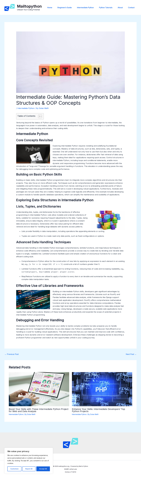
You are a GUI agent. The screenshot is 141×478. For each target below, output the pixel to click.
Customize (14, 469)
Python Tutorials (105, 7)
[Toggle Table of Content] (38, 116)
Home (49, 7)
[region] (28, 461)
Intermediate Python (85, 7)
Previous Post (12, 354)
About (120, 7)
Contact (131, 7)
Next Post (131, 354)
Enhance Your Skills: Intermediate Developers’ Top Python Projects (98, 410)
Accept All (43, 469)
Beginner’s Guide (65, 7)
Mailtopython (29, 6)
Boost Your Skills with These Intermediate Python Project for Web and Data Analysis (38, 410)
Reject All (28, 469)
